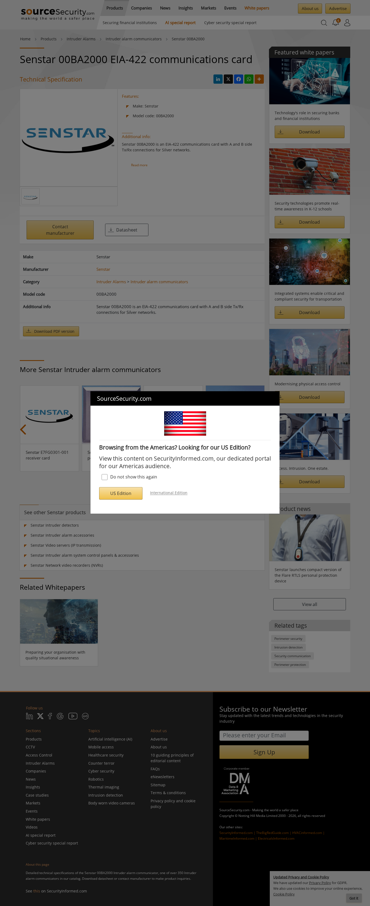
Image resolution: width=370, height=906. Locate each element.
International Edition (168, 493)
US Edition (120, 493)
